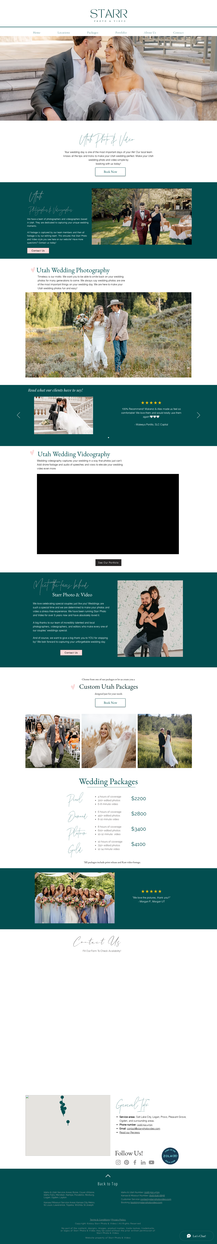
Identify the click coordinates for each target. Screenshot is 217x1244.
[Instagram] (118, 1162)
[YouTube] (151, 1162)
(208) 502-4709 (152, 1192)
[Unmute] (102, 240)
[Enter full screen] (187, 240)
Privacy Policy (118, 1219)
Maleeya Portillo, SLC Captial (152, 424)
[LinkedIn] (143, 1162)
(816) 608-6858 (157, 1195)
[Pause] (96, 240)
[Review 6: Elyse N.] (108, 437)
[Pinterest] (126, 1162)
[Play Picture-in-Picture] (181, 240)
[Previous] (18, 415)
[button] (64, 32)
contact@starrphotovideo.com (143, 1128)
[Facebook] (135, 1162)
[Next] (198, 415)
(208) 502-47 (143, 1125)
